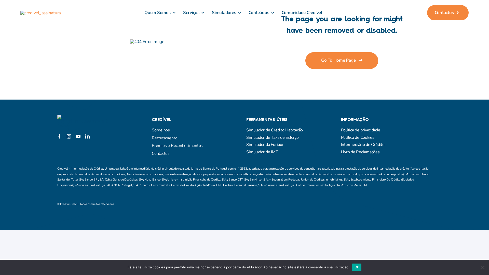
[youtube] (78, 136)
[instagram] (78, 130)
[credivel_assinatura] (40, 13)
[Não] (482, 267)
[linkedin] (87, 136)
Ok (357, 267)
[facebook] (59, 130)
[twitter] (68, 130)
